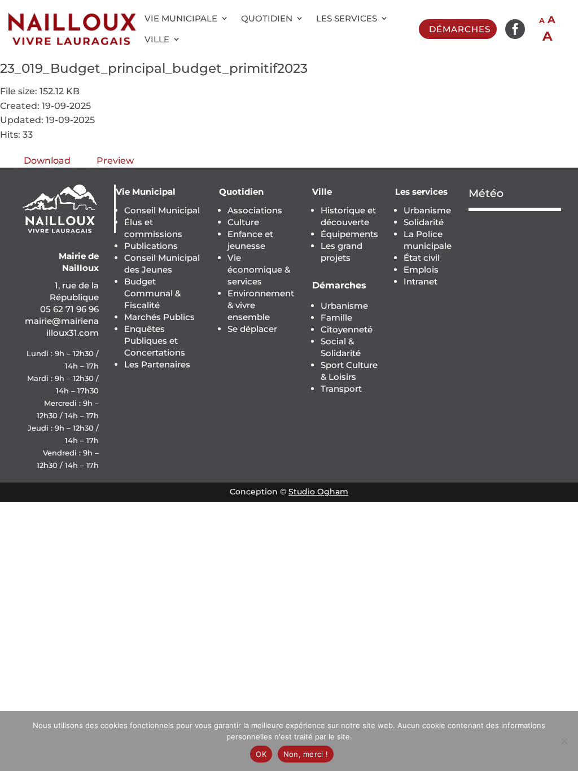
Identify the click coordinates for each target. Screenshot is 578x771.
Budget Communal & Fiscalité (152, 293)
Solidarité (424, 222)
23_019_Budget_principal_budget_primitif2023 (154, 68)
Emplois (421, 269)
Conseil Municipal (162, 210)
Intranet (420, 281)
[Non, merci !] (564, 741)
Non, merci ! (305, 754)
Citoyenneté (347, 329)
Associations (254, 210)
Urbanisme (344, 305)
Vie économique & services (258, 269)
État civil (422, 257)
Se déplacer (252, 328)
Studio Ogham (318, 492)
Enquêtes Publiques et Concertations (154, 340)
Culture (243, 222)
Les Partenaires (157, 364)
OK (261, 754)
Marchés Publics (159, 317)
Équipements (349, 234)
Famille (336, 317)
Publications (151, 245)
